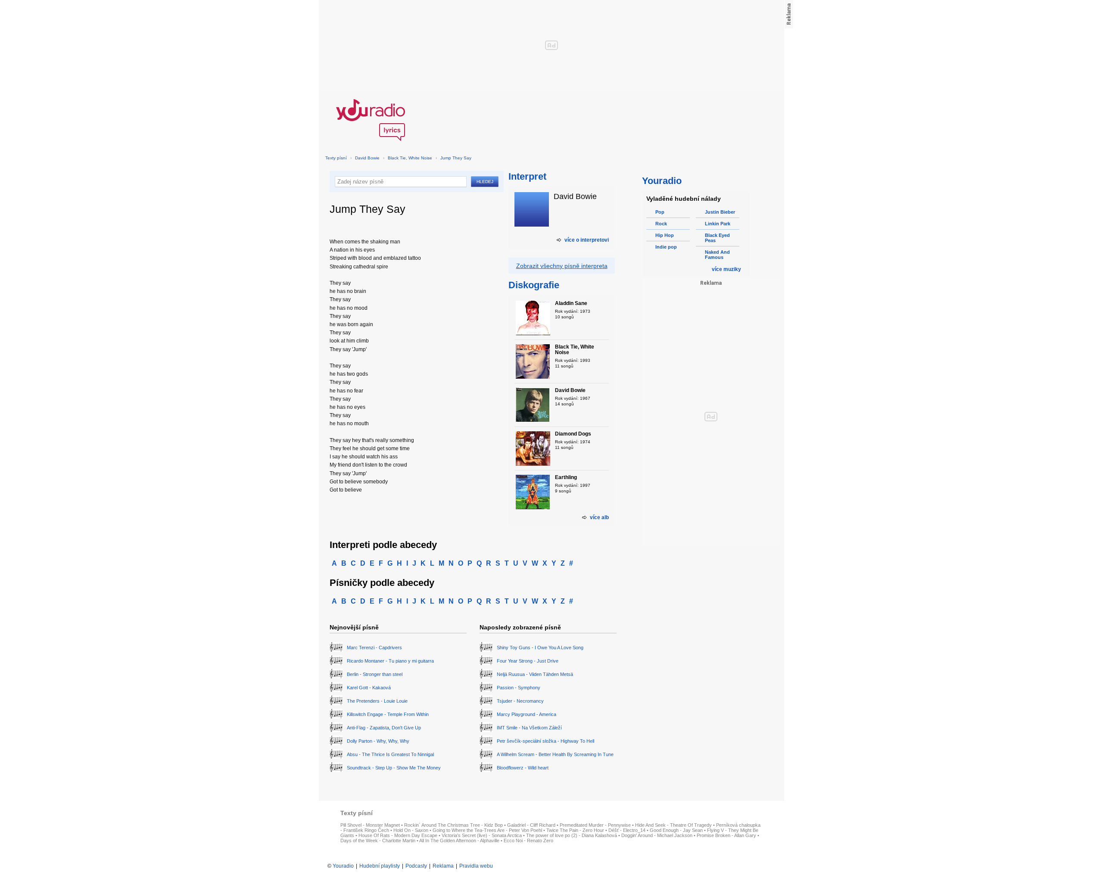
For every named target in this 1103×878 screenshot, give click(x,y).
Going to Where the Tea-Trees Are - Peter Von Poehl (487, 830)
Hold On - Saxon (410, 830)
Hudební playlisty (379, 866)
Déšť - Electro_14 (626, 830)
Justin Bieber (720, 212)
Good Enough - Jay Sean (676, 830)
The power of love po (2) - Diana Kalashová (571, 835)
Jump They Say (455, 158)
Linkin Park (717, 223)
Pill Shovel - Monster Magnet (370, 825)
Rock (661, 223)
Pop (659, 212)
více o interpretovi (586, 240)
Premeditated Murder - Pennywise (595, 825)
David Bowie (367, 158)
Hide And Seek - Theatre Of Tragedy (673, 825)
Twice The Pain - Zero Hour (575, 830)
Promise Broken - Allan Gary (726, 835)
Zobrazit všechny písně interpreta (562, 265)
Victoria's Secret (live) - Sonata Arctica (482, 835)
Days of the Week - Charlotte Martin (377, 840)
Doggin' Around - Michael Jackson (656, 835)
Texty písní (336, 158)
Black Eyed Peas (717, 238)
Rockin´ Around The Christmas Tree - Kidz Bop (453, 825)
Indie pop (666, 246)
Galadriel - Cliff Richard (531, 825)
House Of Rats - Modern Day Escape (397, 835)
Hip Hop (664, 235)
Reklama (443, 866)
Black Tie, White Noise (410, 158)
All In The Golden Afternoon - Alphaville (459, 840)
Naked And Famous (717, 254)
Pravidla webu (476, 866)
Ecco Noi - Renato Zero (528, 840)
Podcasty (416, 866)
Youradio (343, 866)
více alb (599, 517)
